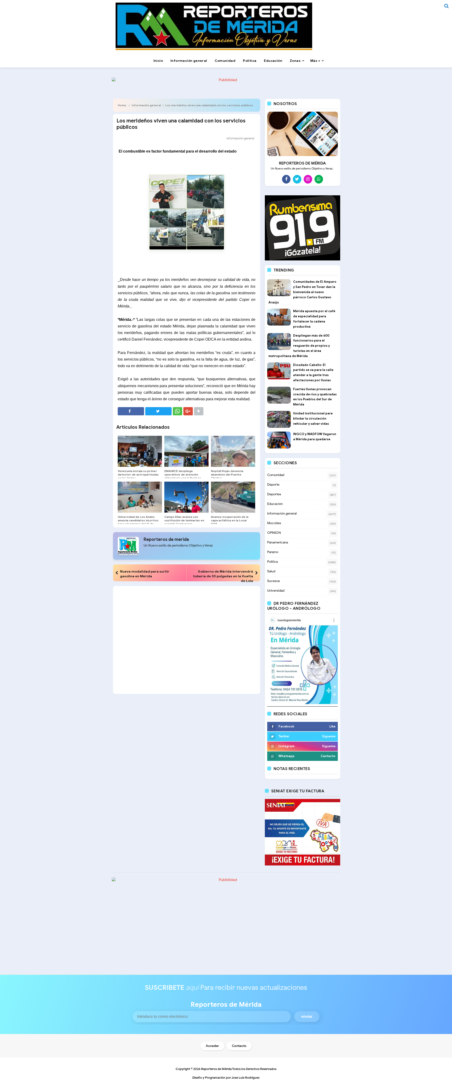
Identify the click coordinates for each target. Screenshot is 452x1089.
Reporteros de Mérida (216, 1069)
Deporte (273, 485)
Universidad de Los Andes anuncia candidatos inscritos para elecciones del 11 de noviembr (138, 522)
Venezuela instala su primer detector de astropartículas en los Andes (138, 474)
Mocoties (274, 523)
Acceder (212, 1046)
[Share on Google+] (188, 411)
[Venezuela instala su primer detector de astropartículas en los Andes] (140, 451)
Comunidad (275, 475)
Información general (146, 105)
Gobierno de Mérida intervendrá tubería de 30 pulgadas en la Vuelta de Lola (223, 576)
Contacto (239, 1046)
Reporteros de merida (166, 539)
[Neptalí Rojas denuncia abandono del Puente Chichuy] (233, 451)
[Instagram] (308, 179)
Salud (271, 571)
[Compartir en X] (158, 411)
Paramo (272, 552)
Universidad (275, 591)
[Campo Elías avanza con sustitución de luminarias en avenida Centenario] (186, 497)
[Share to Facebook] (131, 411)
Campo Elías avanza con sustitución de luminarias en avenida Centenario (184, 520)
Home (122, 105)
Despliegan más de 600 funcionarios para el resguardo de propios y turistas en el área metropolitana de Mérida (299, 346)
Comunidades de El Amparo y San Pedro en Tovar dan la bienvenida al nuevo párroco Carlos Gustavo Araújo (302, 292)
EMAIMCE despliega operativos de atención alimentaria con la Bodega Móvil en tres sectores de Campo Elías (183, 478)
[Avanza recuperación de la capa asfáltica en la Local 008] (233, 497)
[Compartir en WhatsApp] (177, 411)
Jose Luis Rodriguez (245, 1078)
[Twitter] (297, 179)
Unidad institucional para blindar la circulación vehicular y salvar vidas (313, 418)
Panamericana (277, 542)
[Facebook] (286, 179)
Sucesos (273, 581)
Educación (275, 504)
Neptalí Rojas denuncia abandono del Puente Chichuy (227, 474)
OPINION (274, 533)
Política (272, 562)
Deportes (274, 494)
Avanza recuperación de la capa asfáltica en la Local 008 (229, 520)
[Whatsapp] (319, 179)
